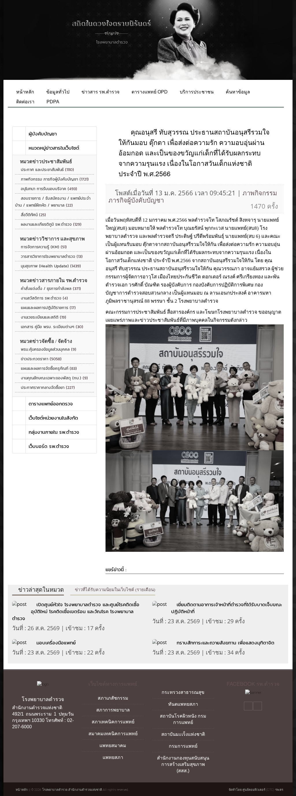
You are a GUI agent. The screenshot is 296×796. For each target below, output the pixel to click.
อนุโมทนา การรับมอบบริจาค (49, 189)
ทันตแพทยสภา (183, 704)
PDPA (52, 101)
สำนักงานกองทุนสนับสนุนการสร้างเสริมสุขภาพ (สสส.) (183, 764)
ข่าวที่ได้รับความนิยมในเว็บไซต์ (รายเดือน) (114, 589)
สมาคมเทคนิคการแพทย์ (113, 733)
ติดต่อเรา (24, 101)
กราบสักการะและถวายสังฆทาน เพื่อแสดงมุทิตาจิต (225, 642)
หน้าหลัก (24, 91)
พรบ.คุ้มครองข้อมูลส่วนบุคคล (48, 349)
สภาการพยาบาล (113, 709)
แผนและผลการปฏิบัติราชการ (48, 308)
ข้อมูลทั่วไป (57, 91)
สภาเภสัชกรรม (113, 698)
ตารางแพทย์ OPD (149, 91)
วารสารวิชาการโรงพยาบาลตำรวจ (52, 256)
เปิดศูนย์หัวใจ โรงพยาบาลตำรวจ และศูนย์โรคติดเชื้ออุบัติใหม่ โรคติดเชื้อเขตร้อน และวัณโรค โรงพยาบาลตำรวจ (75, 611)
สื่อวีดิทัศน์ (33, 215)
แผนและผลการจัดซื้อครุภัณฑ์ (49, 368)
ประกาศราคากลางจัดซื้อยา (48, 388)
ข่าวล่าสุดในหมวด (40, 590)
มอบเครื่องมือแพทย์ (56, 642)
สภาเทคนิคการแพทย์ (113, 721)
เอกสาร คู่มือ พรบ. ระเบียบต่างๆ (52, 327)
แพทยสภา (113, 757)
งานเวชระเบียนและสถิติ (43, 317)
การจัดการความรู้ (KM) (44, 247)
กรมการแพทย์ (183, 746)
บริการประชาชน (196, 91)
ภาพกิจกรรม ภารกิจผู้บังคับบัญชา (55, 179)
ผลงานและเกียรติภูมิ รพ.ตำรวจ (51, 224)
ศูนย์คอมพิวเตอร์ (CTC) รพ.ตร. (263, 790)
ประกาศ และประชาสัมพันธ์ (47, 170)
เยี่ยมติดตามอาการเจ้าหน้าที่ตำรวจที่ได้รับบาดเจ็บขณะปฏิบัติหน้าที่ (226, 608)
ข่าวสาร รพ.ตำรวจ (99, 91)
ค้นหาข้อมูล (237, 91)
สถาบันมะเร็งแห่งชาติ (183, 734)
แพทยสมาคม (112, 745)
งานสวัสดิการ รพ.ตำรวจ (44, 298)
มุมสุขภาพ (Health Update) (51, 266)
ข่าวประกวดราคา (41, 359)
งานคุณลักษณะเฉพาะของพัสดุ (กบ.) (54, 378)
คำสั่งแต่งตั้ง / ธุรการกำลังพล (51, 289)
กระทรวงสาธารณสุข (183, 692)
